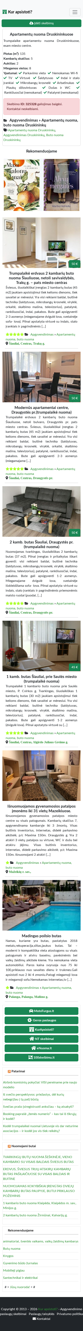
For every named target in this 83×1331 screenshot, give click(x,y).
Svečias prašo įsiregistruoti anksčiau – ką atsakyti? (38, 1106)
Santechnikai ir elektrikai (20, 1277)
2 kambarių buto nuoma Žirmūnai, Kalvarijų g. (35, 1215)
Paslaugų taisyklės (42, 1314)
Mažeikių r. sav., (20, 871)
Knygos (8, 1256)
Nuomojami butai (23, 1146)
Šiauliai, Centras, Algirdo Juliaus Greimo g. (38, 742)
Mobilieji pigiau (14, 1270)
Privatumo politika (70, 1314)
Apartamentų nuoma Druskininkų (31, 130)
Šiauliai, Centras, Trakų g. (27, 343)
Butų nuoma (11, 1248)
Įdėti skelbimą (43, 23)
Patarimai (18, 1071)
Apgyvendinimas (42, 334)
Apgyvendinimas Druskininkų (24, 135)
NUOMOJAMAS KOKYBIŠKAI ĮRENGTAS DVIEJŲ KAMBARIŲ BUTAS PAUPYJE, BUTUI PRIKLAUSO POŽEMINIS (39, 1191)
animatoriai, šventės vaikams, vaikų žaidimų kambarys (40, 1241)
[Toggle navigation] (75, 12)
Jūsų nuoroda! (20, 1287)
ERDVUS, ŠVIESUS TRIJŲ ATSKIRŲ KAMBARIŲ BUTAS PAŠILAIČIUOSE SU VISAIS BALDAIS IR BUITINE (37, 1174)
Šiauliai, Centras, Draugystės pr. (31, 478)
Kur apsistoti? (19, 12)
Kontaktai (43, 1318)
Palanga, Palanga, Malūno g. (28, 996)
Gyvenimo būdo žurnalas (20, 1263)
